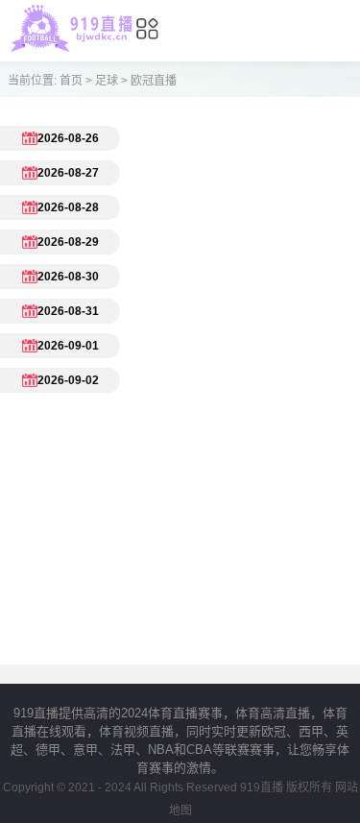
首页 (71, 80)
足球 (106, 80)
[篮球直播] (71, 47)
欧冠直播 (154, 80)
